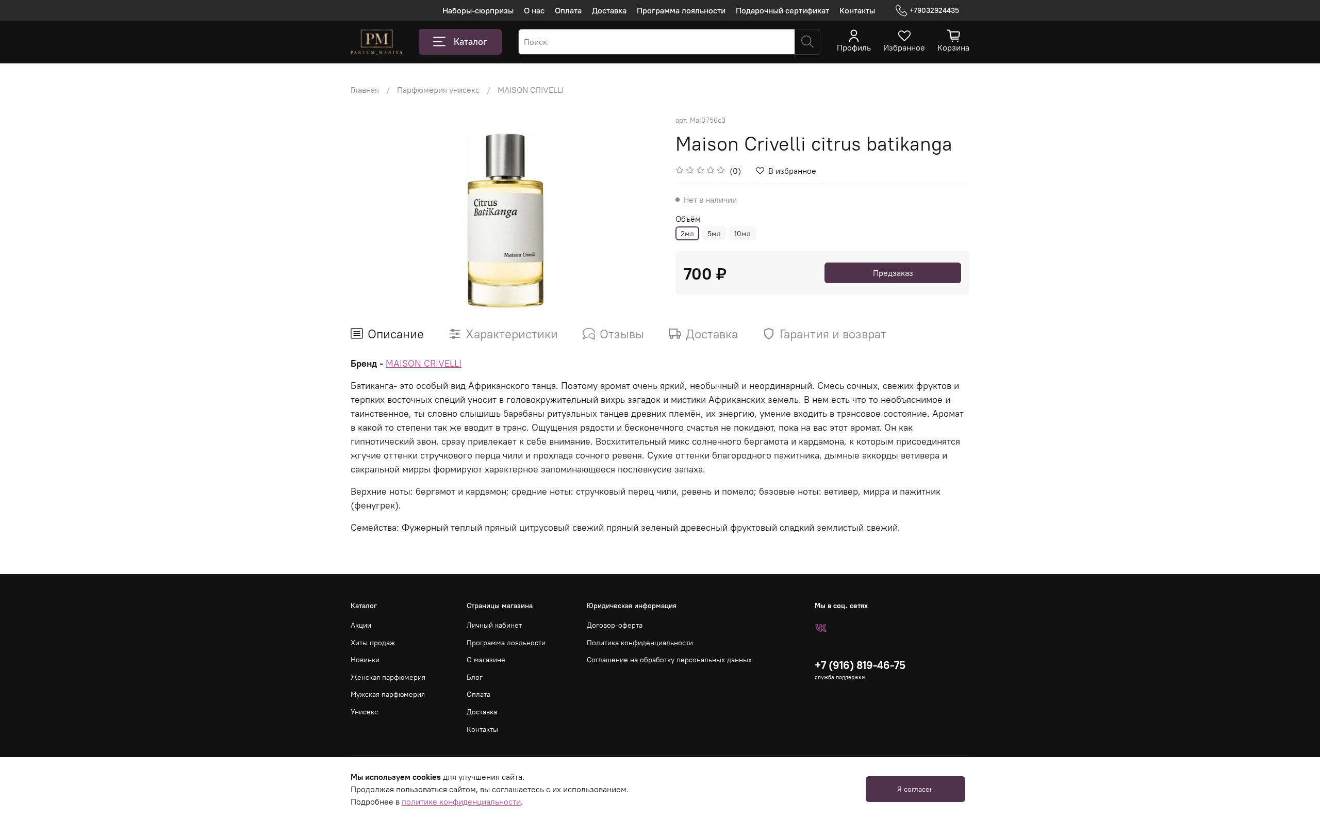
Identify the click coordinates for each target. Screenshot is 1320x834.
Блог (475, 677)
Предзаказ (893, 273)
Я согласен (915, 789)
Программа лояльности (681, 10)
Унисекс (364, 711)
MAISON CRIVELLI (531, 90)
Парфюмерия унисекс (438, 90)
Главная (365, 90)
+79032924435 (934, 10)
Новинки (365, 659)
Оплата (568, 10)
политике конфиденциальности (461, 801)
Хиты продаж (373, 642)
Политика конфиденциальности (640, 642)
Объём (688, 219)
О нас (534, 10)
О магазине (486, 659)
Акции (361, 625)
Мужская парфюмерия (388, 694)
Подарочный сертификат (782, 10)
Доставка (609, 10)
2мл (687, 233)
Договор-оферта (614, 625)
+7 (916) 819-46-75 (860, 665)
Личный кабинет (494, 625)
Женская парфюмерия (388, 677)
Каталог (470, 41)
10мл (742, 233)
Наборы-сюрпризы (478, 10)
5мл (714, 233)
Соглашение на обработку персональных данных (669, 659)
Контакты (857, 10)
